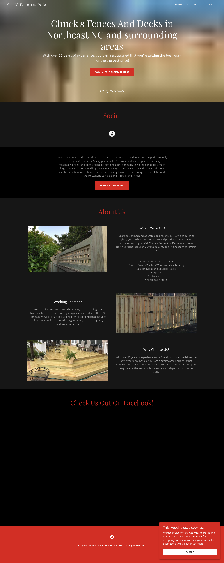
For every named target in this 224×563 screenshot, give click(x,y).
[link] (27, 5)
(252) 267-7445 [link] (112, 91)
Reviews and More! (112, 185)
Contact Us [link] (194, 4)
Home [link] (178, 4)
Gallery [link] (212, 4)
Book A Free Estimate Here (112, 72)
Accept (190, 552)
